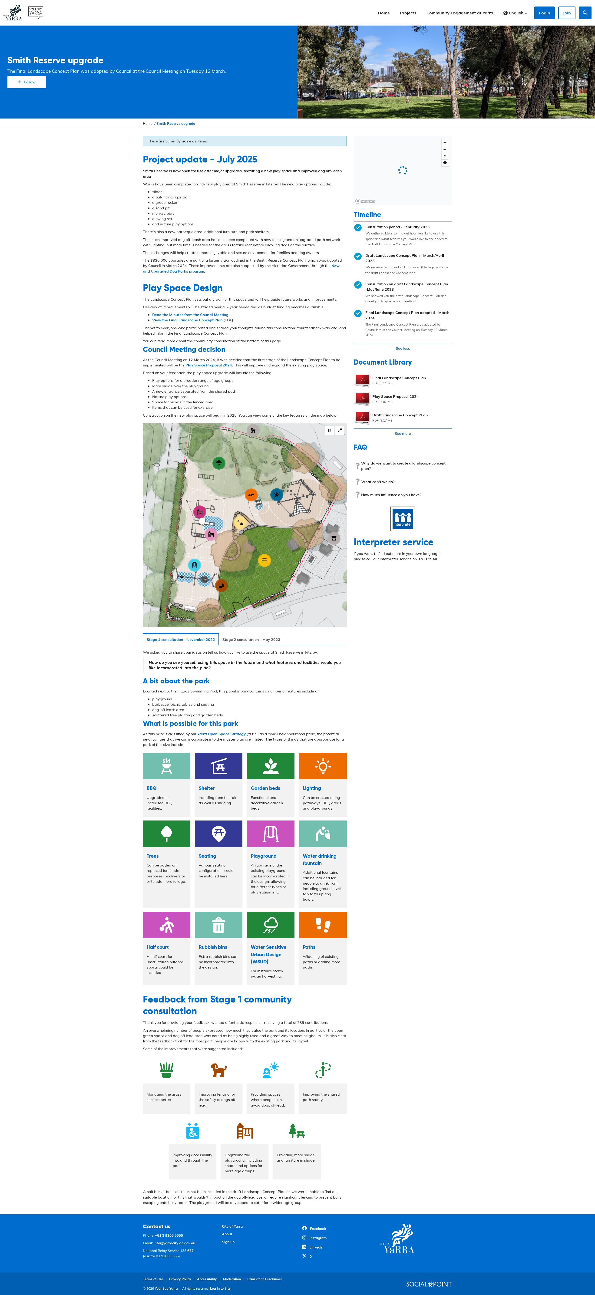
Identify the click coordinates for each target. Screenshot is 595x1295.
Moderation (232, 1279)
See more (403, 433)
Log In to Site (220, 1288)
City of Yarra (232, 1226)
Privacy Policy (180, 1279)
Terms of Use (153, 1279)
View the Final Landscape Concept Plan (187, 319)
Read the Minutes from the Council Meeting (190, 314)
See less (403, 348)
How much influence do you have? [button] (391, 494)
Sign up (228, 1241)
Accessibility (207, 1279)
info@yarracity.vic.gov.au (174, 1243)
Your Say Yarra (166, 1288)
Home (384, 13)
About (227, 1234)
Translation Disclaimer (264, 1279)
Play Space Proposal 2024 (208, 364)
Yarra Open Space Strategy (221, 733)
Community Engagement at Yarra (459, 13)
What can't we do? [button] (377, 481)
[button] (515, 13)
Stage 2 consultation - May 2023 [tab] (251, 639)
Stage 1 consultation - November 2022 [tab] (181, 639)
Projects (408, 13)
